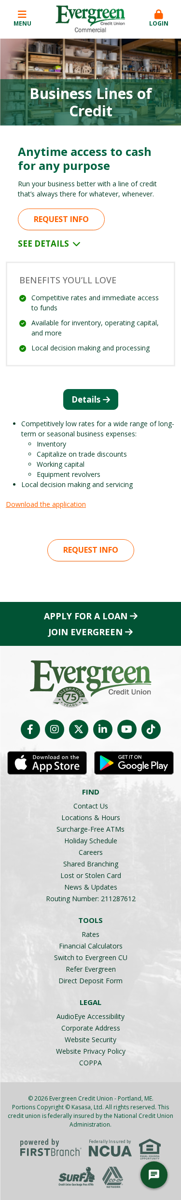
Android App (134, 763)
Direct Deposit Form (90, 980)
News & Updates (90, 887)
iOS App (47, 763)
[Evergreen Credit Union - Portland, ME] (90, 18)
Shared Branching (90, 863)
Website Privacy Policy (90, 1051)
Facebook (30, 729)
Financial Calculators (91, 945)
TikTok (151, 729)
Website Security (90, 1039)
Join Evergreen (85, 632)
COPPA (90, 1062)
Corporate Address (90, 1028)
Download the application (46, 504)
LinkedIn (102, 729)
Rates (90, 934)
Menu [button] (22, 23)
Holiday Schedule (90, 840)
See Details (44, 243)
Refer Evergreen (91, 969)
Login (158, 23)
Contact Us (90, 805)
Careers (91, 852)
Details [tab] (85, 399)
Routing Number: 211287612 (91, 898)
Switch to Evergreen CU (90, 957)
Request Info (61, 219)
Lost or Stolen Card (90, 875)
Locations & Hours (90, 817)
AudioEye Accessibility (90, 1016)
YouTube (127, 729)
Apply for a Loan (85, 616)
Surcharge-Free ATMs (90, 829)
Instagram (54, 729)
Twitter (78, 729)
